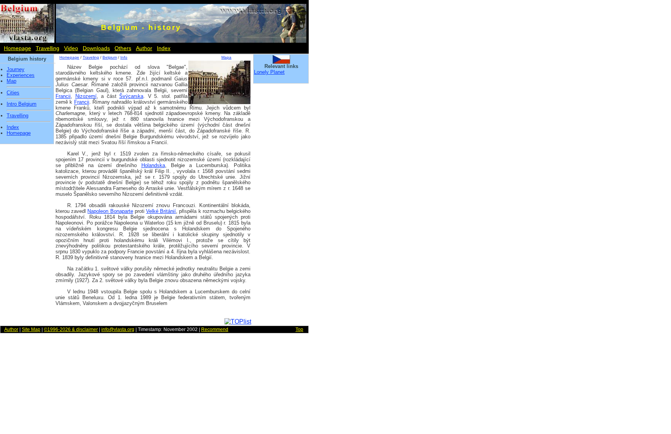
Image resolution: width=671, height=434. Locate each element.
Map (11, 81)
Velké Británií (161, 211)
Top (299, 329)
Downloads (96, 48)
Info (123, 57)
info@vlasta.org (117, 329)
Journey (15, 69)
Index (163, 48)
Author (144, 48)
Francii (63, 96)
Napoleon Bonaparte (110, 211)
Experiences (21, 75)
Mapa (226, 57)
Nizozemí (86, 96)
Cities (13, 93)
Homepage (17, 48)
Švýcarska (131, 96)
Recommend (214, 329)
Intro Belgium (22, 104)
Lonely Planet (269, 72)
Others (123, 48)
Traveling (91, 57)
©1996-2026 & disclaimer (71, 329)
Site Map (31, 329)
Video (71, 48)
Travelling (47, 48)
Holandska (153, 165)
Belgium (110, 57)
